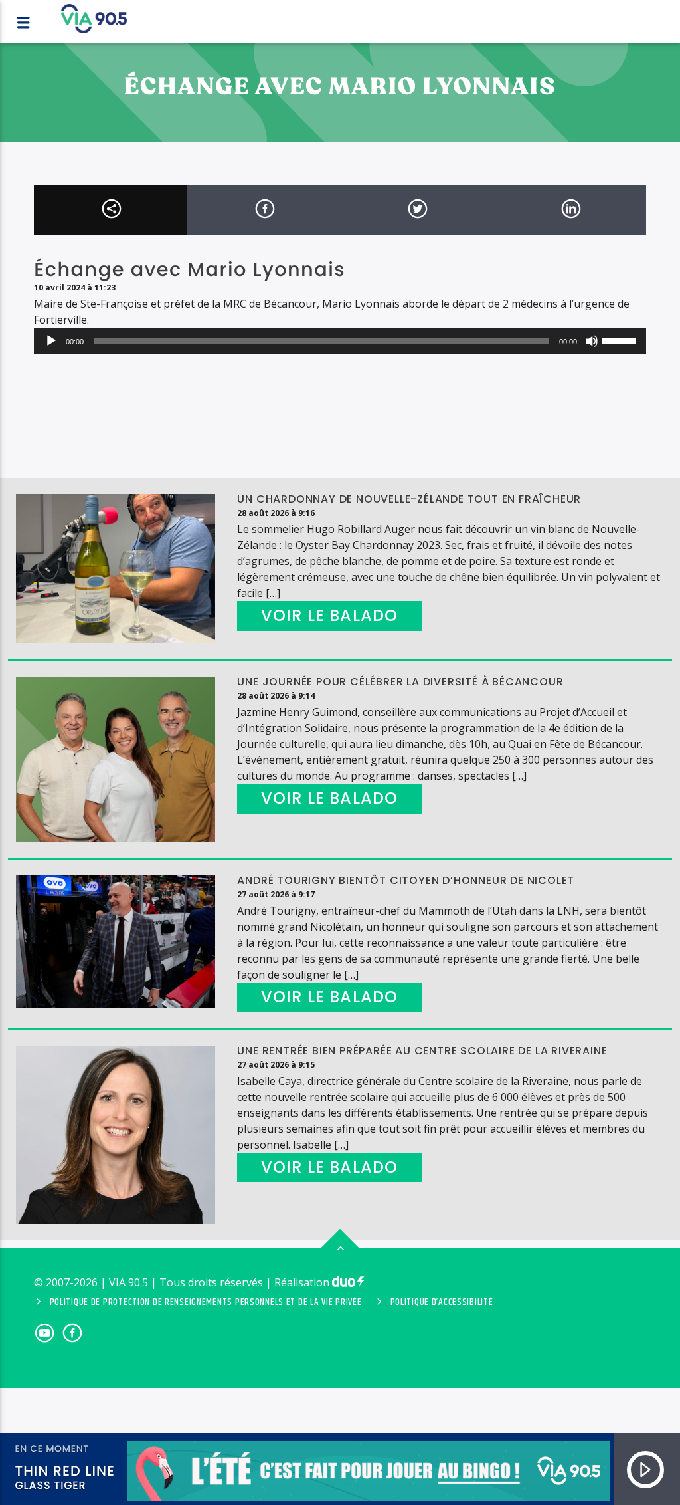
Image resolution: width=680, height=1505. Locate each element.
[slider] (620, 340)
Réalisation (303, 1282)
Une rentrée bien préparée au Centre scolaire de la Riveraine (422, 1050)
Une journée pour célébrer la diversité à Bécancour (400, 681)
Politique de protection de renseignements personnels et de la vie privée (206, 1302)
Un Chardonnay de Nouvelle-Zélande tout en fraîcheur (409, 499)
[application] (340, 341)
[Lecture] (51, 341)
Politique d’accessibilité (441, 1302)
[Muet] (591, 341)
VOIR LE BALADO (329, 615)
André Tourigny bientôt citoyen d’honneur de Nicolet (405, 880)
